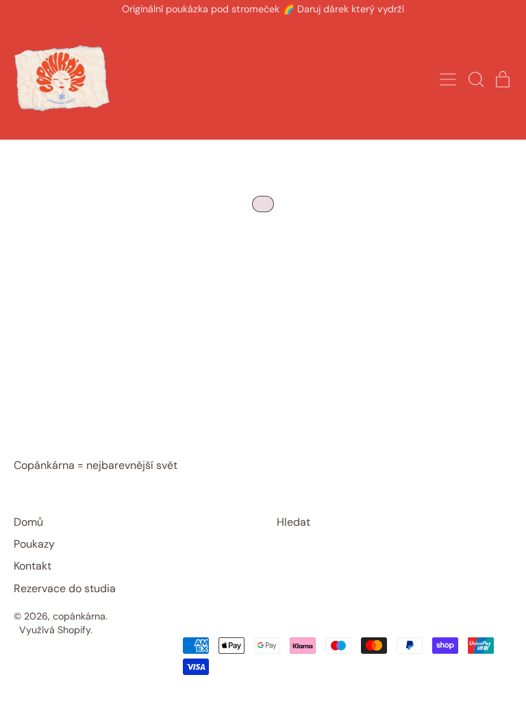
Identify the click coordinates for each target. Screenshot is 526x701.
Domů (28, 522)
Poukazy (34, 544)
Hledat (293, 522)
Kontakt (32, 566)
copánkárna (79, 616)
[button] (475, 79)
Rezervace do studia (65, 588)
